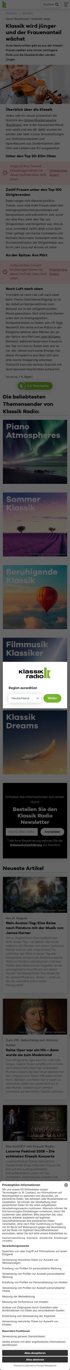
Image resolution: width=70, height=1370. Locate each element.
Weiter (52, 698)
